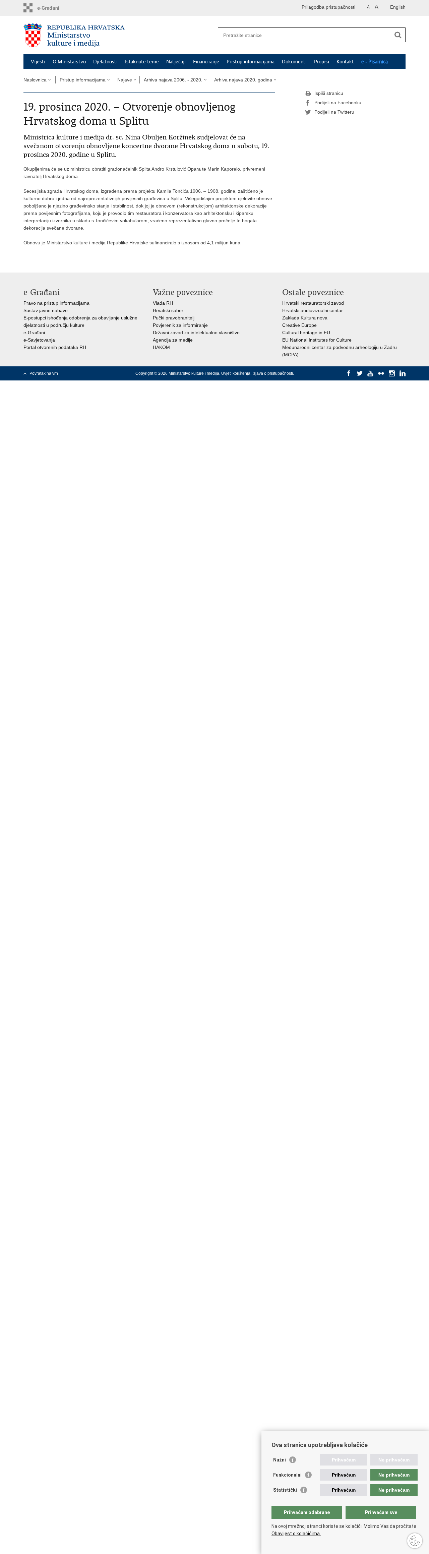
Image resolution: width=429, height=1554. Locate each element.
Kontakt (345, 62)
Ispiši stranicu (328, 93)
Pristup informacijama (250, 62)
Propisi (321, 62)
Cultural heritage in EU (306, 332)
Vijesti (38, 62)
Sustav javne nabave (45, 310)
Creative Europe (299, 325)
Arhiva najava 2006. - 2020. (173, 79)
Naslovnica (35, 79)
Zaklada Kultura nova (304, 317)
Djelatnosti (105, 62)
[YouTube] (370, 373)
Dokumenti (294, 62)
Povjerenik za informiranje (180, 325)
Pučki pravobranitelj (173, 317)
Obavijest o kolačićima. (296, 1533)
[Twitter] (360, 373)
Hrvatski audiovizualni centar (312, 310)
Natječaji (176, 62)
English (398, 7)
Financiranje (206, 62)
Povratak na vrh (43, 373)
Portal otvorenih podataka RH (54, 347)
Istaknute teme (142, 62)
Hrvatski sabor (168, 310)
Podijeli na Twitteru (334, 112)
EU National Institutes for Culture (317, 340)
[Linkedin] (403, 373)
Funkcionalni (287, 1475)
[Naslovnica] (118, 35)
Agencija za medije (173, 340)
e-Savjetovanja (39, 340)
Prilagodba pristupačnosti (328, 7)
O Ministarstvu (69, 62)
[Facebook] (349, 373)
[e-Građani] (52, 7)
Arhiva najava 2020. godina (243, 79)
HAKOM (161, 347)
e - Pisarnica (374, 62)
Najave (124, 79)
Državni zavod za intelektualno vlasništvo (196, 332)
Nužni (279, 1459)
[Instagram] (392, 373)
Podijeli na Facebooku (337, 102)
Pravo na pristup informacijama (56, 303)
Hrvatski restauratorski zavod (313, 303)
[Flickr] (381, 373)
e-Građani (34, 332)
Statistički (285, 1490)
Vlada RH (163, 303)
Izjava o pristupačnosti (272, 373)
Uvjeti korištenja (235, 373)
